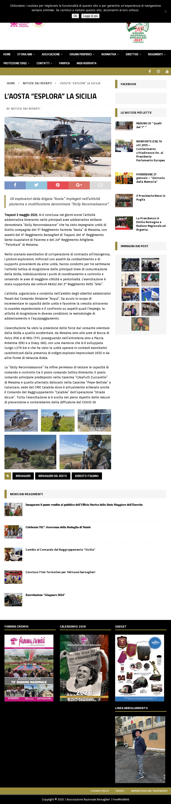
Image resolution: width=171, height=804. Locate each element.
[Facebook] (150, 71)
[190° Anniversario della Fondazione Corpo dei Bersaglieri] (130, 264)
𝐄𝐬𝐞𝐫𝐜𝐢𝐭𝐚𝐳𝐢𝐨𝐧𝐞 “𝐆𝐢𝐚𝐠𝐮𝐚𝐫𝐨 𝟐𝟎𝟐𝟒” (45, 595)
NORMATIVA (109, 54)
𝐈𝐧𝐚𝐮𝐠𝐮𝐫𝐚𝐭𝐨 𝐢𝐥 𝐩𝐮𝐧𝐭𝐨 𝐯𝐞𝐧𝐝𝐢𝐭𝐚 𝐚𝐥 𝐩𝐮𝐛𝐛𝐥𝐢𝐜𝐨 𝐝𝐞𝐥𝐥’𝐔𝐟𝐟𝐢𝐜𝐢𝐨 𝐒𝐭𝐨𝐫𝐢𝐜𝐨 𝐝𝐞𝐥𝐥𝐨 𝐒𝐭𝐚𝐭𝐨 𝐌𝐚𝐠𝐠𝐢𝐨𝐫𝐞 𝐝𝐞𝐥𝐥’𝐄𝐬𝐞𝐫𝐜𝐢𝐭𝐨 (84, 504)
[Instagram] (158, 71)
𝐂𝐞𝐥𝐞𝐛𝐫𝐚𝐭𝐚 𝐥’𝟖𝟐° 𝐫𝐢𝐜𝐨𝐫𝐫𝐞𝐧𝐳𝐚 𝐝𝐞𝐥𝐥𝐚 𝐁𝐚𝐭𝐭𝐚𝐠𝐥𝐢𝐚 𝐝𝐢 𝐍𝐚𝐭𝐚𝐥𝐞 (58, 527)
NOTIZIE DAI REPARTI (25, 108)
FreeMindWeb (121, 799)
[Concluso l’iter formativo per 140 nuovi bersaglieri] (13, 577)
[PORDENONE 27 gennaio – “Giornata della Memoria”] (124, 178)
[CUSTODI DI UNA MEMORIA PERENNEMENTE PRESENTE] (150, 264)
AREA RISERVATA (86, 63)
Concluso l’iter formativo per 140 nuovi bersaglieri (60, 572)
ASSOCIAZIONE (51, 54)
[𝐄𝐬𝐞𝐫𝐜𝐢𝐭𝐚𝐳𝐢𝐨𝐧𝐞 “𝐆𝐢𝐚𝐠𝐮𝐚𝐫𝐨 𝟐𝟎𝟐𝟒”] (13, 599)
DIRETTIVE (132, 54)
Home (6, 54)
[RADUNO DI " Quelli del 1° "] (124, 126)
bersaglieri (23, 476)
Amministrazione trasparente (149, 790)
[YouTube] (167, 71)
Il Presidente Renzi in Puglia (150, 197)
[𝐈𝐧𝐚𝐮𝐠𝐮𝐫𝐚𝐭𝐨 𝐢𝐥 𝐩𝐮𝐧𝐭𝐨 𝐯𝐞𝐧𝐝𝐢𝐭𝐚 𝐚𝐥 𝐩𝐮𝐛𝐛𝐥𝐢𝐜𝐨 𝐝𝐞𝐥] (13, 509)
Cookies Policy (100, 790)
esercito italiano (87, 476)
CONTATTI (43, 63)
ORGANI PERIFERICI (80, 54)
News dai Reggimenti (26, 494)
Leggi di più (90, 16)
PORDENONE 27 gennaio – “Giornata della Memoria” (150, 178)
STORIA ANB (24, 54)
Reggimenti (155, 54)
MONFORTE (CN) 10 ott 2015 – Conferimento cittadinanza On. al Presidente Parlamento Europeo (150, 150)
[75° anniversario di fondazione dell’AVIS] (130, 309)
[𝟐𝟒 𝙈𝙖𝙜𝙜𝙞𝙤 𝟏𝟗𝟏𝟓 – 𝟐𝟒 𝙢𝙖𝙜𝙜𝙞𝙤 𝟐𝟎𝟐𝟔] (150, 279)
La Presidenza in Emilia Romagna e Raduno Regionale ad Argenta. (151, 224)
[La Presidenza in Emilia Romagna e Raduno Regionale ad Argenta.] (124, 223)
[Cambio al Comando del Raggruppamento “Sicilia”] (13, 554)
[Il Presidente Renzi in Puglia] (124, 200)
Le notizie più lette (136, 112)
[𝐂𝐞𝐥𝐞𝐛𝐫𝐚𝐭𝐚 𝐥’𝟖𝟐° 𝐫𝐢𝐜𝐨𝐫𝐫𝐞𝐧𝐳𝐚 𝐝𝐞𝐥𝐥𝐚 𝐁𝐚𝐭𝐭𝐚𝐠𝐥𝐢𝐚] (13, 532)
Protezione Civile (15, 63)
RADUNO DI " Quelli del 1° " (149, 125)
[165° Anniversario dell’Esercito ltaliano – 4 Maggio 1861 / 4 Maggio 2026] (150, 294)
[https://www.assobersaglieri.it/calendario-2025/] (84, 698)
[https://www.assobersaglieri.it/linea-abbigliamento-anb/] (140, 780)
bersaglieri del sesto (53, 476)
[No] (165, 11)
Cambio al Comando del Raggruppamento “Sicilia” (60, 549)
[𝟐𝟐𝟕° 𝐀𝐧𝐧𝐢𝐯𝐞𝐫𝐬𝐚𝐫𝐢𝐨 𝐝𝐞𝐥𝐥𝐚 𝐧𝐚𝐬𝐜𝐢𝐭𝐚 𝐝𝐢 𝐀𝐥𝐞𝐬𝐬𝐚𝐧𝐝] (140, 324)
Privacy (120, 790)
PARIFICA (64, 63)
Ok (75, 16)
